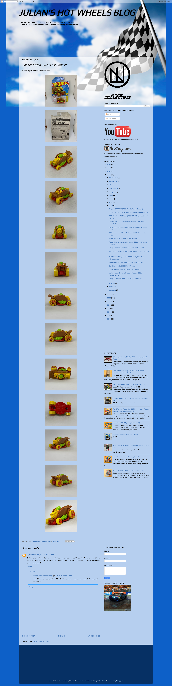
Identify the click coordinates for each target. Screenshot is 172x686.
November (113, 181)
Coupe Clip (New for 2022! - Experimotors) (125, 278)
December (113, 178)
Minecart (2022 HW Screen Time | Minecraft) (126, 262)
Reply (29, 566)
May (111, 202)
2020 (109, 298)
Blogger (119, 681)
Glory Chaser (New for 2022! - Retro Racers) (126, 248)
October (113, 185)
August (112, 192)
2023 (109, 171)
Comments (111, 118)
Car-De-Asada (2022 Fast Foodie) (122, 266)
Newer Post (28, 635)
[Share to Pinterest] (74, 541)
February (113, 286)
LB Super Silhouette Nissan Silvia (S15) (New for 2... (129, 212)
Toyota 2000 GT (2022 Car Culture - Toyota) (126, 209)
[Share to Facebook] (72, 541)
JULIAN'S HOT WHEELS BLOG (77, 12)
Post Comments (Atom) (43, 641)
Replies (33, 571)
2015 (109, 315)
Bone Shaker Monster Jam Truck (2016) (128, 470)
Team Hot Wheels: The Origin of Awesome (129, 457)
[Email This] (66, 541)
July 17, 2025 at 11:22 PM (63, 575)
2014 (109, 319)
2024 (109, 168)
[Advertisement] (80, 43)
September (114, 188)
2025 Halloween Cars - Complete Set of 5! (129, 384)
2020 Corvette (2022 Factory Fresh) (123, 238)
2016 (109, 312)
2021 (109, 294)
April (111, 206)
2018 (109, 305)
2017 (108, 308)
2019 (109, 301)
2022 (109, 175)
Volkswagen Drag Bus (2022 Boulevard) (124, 269)
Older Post (94, 635)
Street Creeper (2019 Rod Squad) (126, 434)
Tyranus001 (31, 554)
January (112, 290)
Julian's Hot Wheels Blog (42, 575)
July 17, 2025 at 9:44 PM (45, 554)
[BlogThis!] (68, 541)
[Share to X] (70, 541)
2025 (109, 164)
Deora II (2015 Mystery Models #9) (126, 423)
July (111, 195)
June (111, 199)
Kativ (104, 681)
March (112, 283)
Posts (109, 114)
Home (61, 635)
